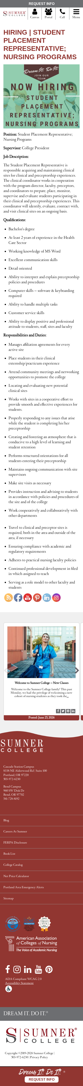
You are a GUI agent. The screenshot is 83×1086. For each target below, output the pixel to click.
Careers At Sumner (15, 832)
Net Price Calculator (16, 876)
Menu (76, 17)
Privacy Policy (39, 1057)
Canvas (34, 17)
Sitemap (8, 899)
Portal (48, 17)
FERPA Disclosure (15, 843)
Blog (6, 821)
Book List (9, 854)
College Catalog (13, 865)
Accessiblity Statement (19, 983)
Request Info (41, 4)
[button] (5, 671)
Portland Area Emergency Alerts (23, 887)
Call (62, 17)
